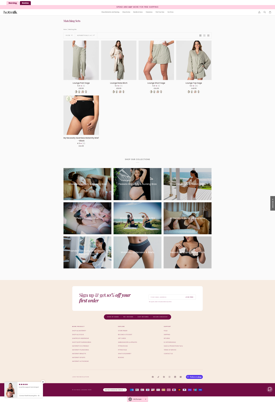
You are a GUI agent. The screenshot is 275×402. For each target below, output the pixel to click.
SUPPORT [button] (167, 326)
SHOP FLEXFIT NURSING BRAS (81, 342)
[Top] (76, 91)
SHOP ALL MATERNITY (79, 331)
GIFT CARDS (122, 338)
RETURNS (167, 338)
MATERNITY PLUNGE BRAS (80, 350)
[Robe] (86, 91)
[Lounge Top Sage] (194, 60)
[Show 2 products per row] (200, 35)
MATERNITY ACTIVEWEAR (80, 361)
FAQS (165, 331)
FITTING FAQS (122, 350)
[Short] (82, 91)
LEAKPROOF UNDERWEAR (80, 338)
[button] (110, 12)
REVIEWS (121, 357)
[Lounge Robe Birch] (119, 60)
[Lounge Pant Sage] (81, 60)
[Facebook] (153, 377)
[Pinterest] (164, 377)
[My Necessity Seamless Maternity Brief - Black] (81, 115)
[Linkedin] (175, 377)
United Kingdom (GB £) (114, 390)
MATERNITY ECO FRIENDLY (80, 346)
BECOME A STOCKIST (125, 335)
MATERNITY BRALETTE (79, 354)
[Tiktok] (158, 377)
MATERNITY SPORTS (78, 357)
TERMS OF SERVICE (170, 350)
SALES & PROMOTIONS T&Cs (173, 346)
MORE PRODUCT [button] (78, 326)
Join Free (189, 297)
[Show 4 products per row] (208, 35)
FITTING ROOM (123, 346)
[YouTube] (181, 377)
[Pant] (79, 91)
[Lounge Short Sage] (156, 60)
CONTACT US (168, 354)
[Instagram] (169, 377)
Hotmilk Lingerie (80, 390)
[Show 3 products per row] (204, 35)
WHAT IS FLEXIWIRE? (124, 354)
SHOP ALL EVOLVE (78, 335)
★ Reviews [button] (273, 203)
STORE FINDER (122, 331)
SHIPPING (167, 335)
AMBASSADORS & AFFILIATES (127, 342)
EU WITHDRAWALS (170, 342)
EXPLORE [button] (121, 326)
